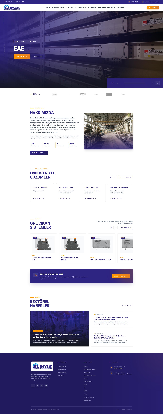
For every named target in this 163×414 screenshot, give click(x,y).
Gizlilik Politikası (126, 409)
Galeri (113, 7)
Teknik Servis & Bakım (92, 187)
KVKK (117, 409)
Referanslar (120, 7)
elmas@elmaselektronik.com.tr (151, 1)
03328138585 (134, 1)
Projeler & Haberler (103, 7)
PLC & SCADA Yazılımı (66, 187)
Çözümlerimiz (72, 7)
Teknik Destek (82, 7)
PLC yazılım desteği (40, 187)
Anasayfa (47, 7)
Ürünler (62, 7)
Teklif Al (154, 7)
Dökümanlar (92, 7)
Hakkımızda (55, 7)
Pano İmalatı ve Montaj (119, 187)
